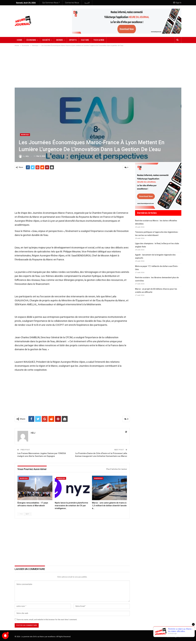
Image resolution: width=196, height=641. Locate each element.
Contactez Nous (72, 3)
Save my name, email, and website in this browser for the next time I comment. (47, 620)
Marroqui (25, 135)
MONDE (59, 40)
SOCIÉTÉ (46, 40)
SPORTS (73, 40)
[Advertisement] (98, 66)
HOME (19, 40)
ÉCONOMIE (31, 40)
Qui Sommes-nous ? (51, 3)
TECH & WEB (98, 40)
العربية (87, 3)
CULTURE (85, 40)
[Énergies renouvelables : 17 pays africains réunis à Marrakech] (34, 488)
